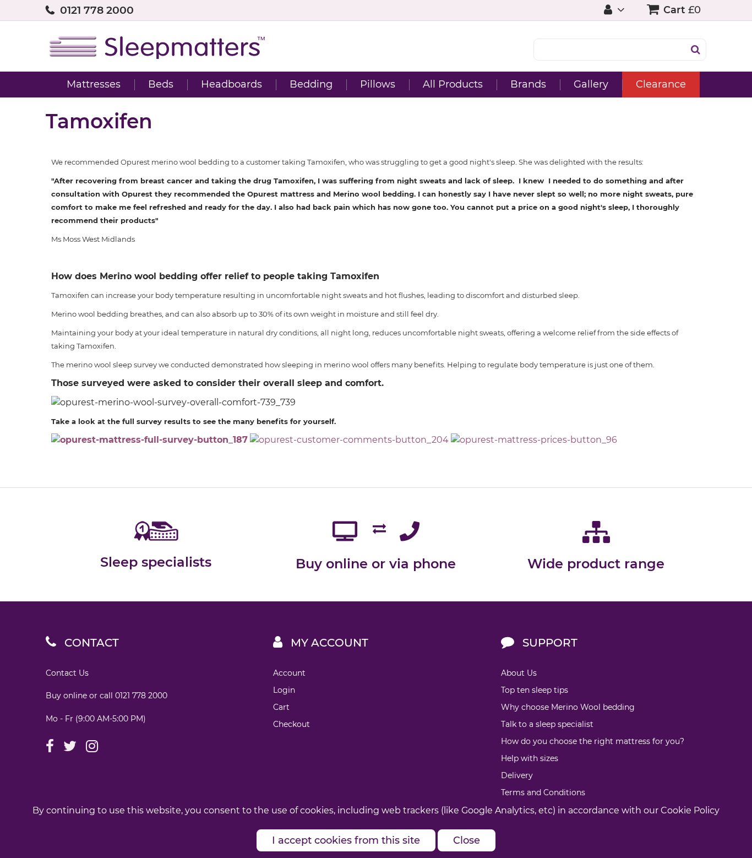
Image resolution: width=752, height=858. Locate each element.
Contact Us (67, 673)
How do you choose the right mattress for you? (592, 741)
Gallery (591, 84)
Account (289, 673)
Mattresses (94, 84)
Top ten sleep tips (534, 690)
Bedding (311, 84)
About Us (519, 673)
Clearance (661, 84)
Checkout (291, 724)
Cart (281, 707)
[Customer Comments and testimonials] (349, 440)
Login (284, 690)
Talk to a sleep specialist (547, 724)
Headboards (231, 84)
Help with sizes (529, 758)
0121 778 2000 (97, 10)
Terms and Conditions (543, 792)
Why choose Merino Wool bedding (568, 707)
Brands (528, 84)
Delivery (517, 775)
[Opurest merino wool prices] (534, 440)
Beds (160, 84)
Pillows (377, 84)
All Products (453, 84)
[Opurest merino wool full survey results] (149, 440)
